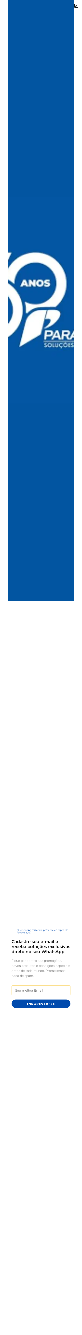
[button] (76, 5)
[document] (41, 667)
